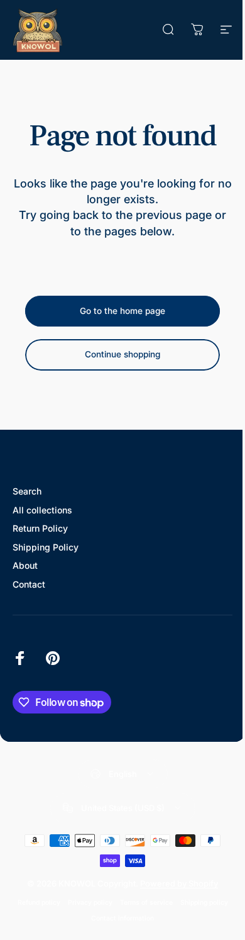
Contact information (122, 918)
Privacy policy (90, 902)
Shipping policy (204, 902)
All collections (42, 510)
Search (27, 491)
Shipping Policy (46, 547)
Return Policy (40, 528)
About (25, 565)
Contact (29, 584)
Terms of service (146, 902)
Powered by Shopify (179, 883)
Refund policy (39, 902)
